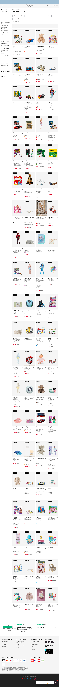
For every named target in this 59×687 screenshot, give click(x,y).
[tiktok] (52, 642)
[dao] (39, 660)
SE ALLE (55, 634)
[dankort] (21, 660)
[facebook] (46, 642)
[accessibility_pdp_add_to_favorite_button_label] (22, 47)
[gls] (35, 660)
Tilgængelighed (22, 681)
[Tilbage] (2, 2)
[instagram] (49, 642)
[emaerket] (27, 679)
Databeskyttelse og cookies (31, 681)
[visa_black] (3, 660)
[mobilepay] (17, 660)
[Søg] (48, 5)
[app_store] (49, 652)
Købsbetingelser (15, 681)
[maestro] (10, 660)
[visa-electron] (14, 660)
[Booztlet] (29, 5)
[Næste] (56, 2)
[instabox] (32, 660)
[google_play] (49, 649)
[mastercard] (7, 660)
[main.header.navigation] (2, 5)
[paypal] (24, 660)
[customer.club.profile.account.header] (50, 5)
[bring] (42, 660)
